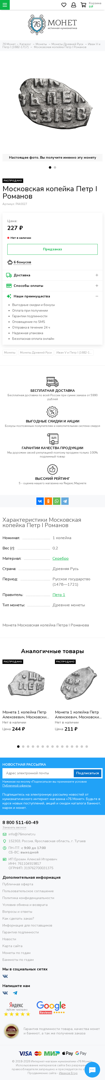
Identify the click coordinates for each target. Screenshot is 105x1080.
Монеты (9, 353)
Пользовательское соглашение (28, 891)
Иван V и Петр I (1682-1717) (75, 353)
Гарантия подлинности (20, 932)
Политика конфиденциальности (28, 898)
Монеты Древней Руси (36, 353)
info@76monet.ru (22, 834)
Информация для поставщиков (27, 925)
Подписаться (87, 773)
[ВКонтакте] (40, 501)
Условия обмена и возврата (25, 904)
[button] (50, 167)
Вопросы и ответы (17, 911)
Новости (9, 939)
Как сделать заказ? (18, 918)
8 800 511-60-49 (20, 822)
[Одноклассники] (48, 501)
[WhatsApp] (56, 501)
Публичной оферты (16, 786)
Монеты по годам (16, 953)
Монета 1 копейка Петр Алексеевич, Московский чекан (25, 715)
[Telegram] (65, 501)
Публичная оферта (17, 884)
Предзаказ (52, 249)
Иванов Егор (68, 1073)
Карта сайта (12, 946)
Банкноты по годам (18, 959)
